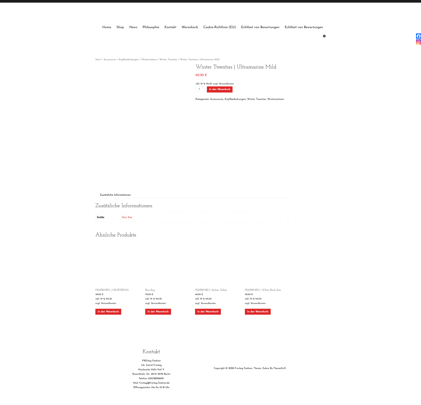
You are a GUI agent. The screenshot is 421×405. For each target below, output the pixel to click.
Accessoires (110, 59)
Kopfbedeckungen (129, 59)
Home (106, 27)
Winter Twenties (168, 59)
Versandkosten (226, 84)
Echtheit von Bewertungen (260, 27)
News (133, 27)
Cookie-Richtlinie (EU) (219, 27)
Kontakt (170, 27)
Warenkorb (190, 27)
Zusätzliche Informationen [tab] (115, 195)
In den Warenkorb (219, 89)
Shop (120, 27)
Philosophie (151, 27)
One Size (127, 217)
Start (98, 59)
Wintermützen (149, 59)
